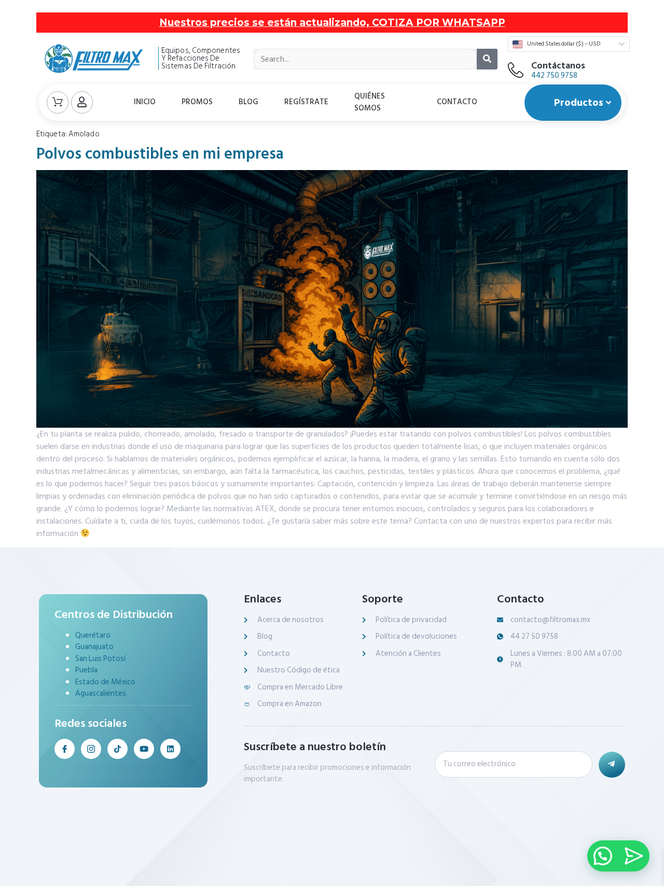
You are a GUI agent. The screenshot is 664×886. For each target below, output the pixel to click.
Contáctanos (558, 65)
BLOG (248, 101)
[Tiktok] (117, 749)
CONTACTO (457, 101)
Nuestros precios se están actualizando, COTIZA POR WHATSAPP (332, 23)
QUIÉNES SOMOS (369, 102)
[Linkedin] (170, 749)
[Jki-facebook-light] (64, 749)
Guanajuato (94, 646)
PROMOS (197, 101)
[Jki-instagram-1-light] (91, 749)
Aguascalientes (100, 693)
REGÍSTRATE (306, 101)
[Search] (487, 59)
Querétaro (92, 635)
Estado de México (105, 682)
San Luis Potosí (100, 658)
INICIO (145, 101)
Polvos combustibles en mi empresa (160, 154)
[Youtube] (144, 749)
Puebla (86, 670)
